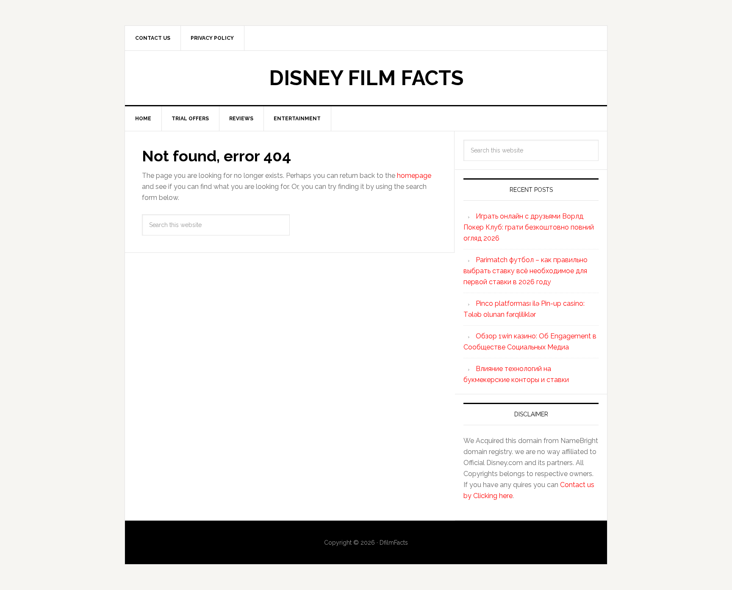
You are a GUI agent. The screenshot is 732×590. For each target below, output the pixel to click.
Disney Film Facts (366, 78)
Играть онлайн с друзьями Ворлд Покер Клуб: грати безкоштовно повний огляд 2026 (528, 227)
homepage (414, 176)
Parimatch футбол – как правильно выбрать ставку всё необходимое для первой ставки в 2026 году (525, 271)
